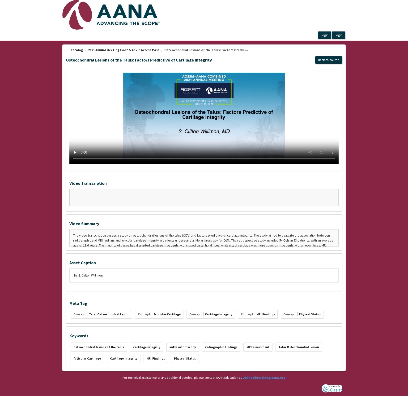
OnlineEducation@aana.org (263, 377)
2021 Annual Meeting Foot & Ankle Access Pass (123, 50)
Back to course (328, 60)
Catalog (77, 50)
